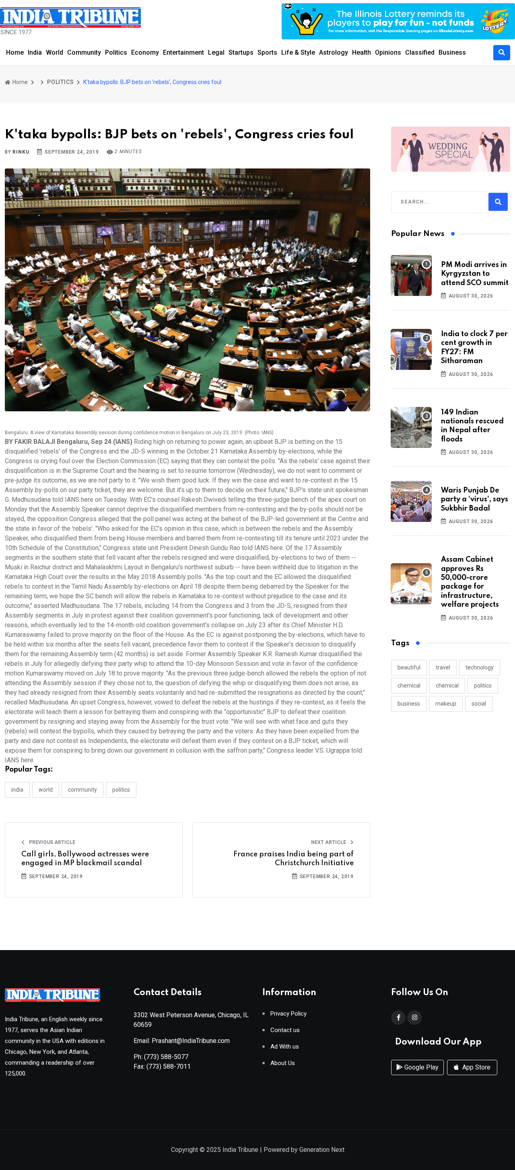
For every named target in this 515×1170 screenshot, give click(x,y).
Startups (241, 52)
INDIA (17, 789)
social (479, 703)
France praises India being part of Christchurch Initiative (293, 859)
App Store (475, 1067)
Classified (420, 52)
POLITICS (60, 82)
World (54, 52)
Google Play (421, 1067)
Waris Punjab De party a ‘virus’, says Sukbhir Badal (474, 499)
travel (443, 667)
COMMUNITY (82, 789)
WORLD (46, 789)
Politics (116, 52)
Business (452, 52)
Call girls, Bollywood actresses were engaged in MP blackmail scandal (85, 859)
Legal (216, 52)
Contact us (285, 1030)
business (409, 703)
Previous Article (51, 842)
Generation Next (321, 1150)
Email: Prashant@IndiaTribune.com (182, 1041)
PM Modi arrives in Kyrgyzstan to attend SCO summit (475, 274)
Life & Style (298, 52)
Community (84, 52)
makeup (445, 703)
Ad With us (284, 1047)
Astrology (333, 52)
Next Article (329, 842)
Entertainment (183, 52)
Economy (145, 52)
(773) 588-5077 (166, 1057)
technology (480, 667)
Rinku (20, 152)
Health (361, 52)
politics (483, 685)
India (35, 52)
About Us (282, 1063)
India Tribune (240, 1150)
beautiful (409, 667)
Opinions (388, 52)
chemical (409, 685)
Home (15, 52)
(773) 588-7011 (168, 1066)
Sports (267, 52)
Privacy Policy (288, 1014)
